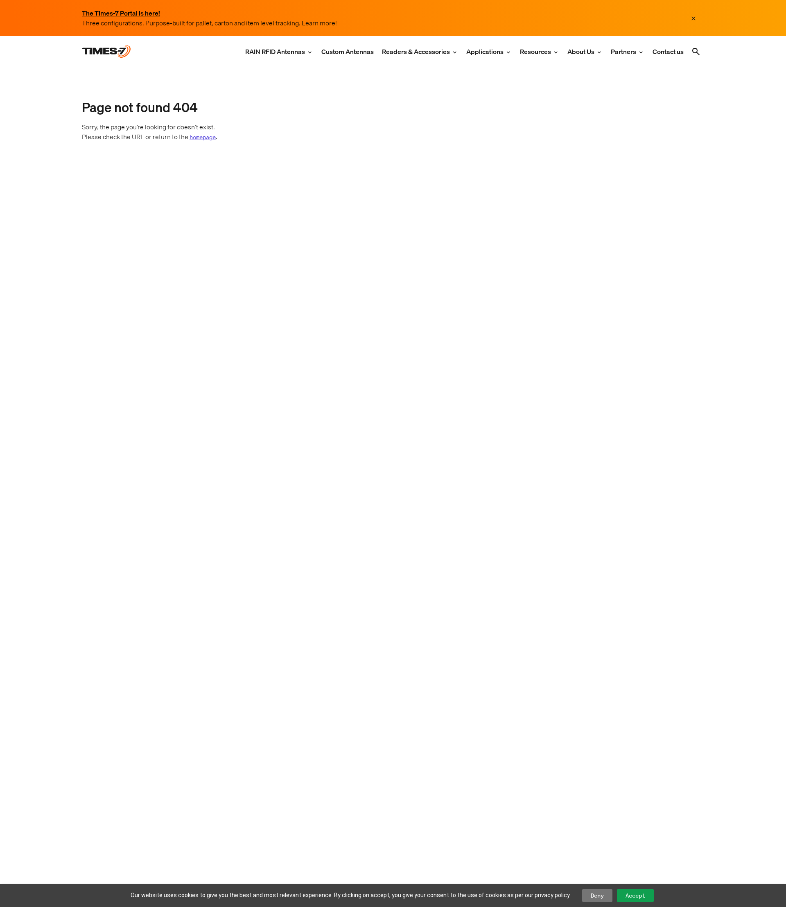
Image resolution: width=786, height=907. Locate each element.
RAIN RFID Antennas (275, 51)
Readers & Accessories (416, 51)
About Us (580, 51)
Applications (485, 51)
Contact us (668, 51)
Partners (623, 51)
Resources (535, 51)
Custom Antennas (347, 51)
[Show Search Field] (696, 51)
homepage (203, 137)
